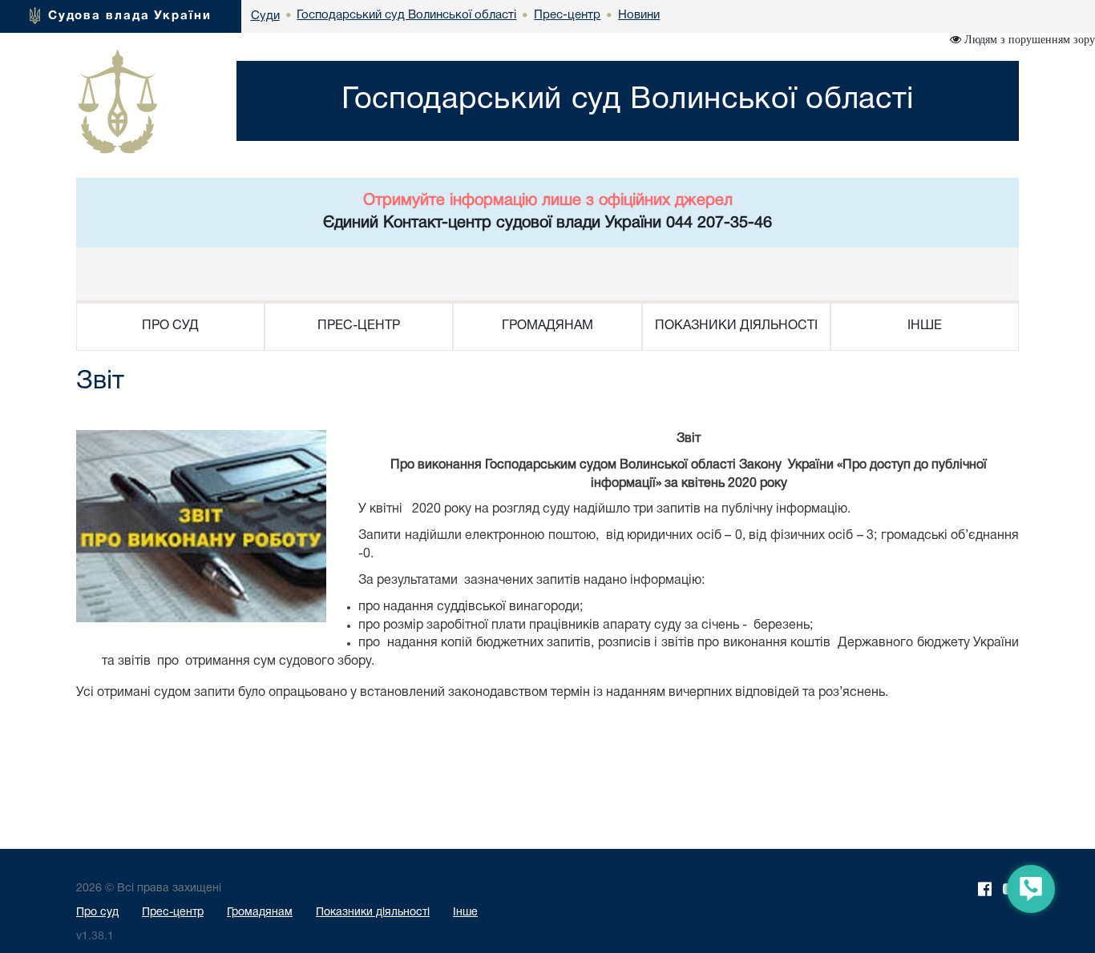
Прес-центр (173, 912)
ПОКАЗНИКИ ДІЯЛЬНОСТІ (736, 326)
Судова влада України (130, 16)
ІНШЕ (924, 326)
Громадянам (260, 912)
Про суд (97, 912)
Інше (465, 912)
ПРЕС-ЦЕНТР (358, 326)
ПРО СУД (170, 326)
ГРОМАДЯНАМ (547, 326)
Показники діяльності (373, 912)
